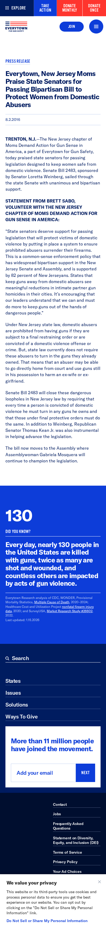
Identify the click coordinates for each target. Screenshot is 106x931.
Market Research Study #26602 (69, 611)
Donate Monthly (69, 8)
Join (71, 26)
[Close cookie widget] (99, 882)
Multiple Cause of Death (51, 602)
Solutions (16, 704)
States (12, 680)
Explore (18, 8)
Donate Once (94, 8)
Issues (13, 692)
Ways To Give (21, 716)
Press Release (17, 61)
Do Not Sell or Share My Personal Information (47, 920)
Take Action (45, 8)
